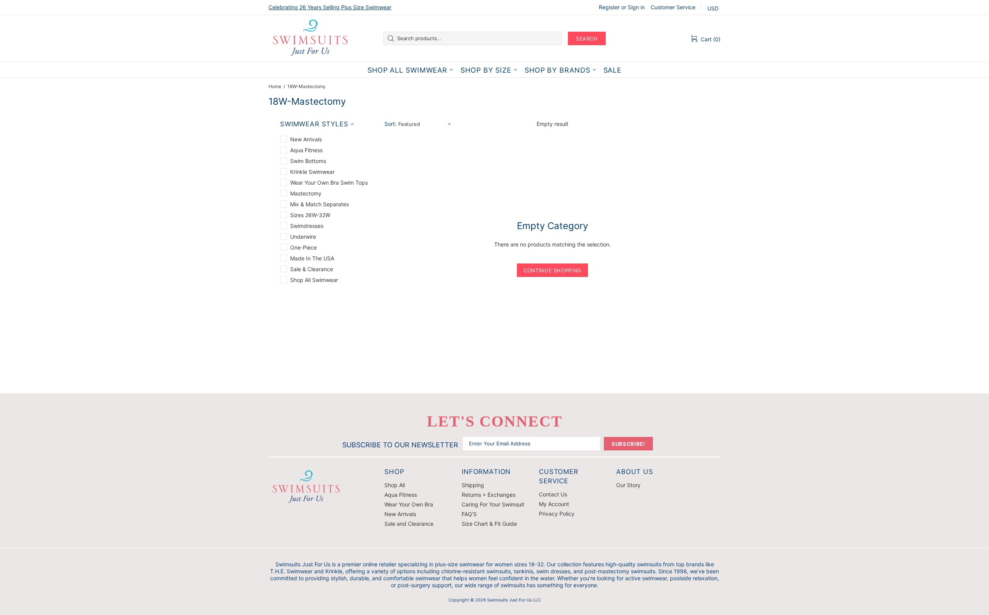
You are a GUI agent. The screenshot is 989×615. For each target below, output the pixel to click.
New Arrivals (400, 514)
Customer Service (673, 7)
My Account (554, 504)
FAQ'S (469, 514)
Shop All (394, 485)
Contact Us (553, 494)
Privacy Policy (556, 513)
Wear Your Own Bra (408, 504)
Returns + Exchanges (488, 494)
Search (587, 39)
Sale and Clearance (408, 523)
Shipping (473, 485)
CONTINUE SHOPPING (552, 270)
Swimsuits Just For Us (310, 38)
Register (609, 7)
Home (274, 86)
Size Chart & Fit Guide (489, 523)
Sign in (636, 7)
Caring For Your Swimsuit (493, 504)
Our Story (628, 485)
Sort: (390, 124)
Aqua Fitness (400, 494)
